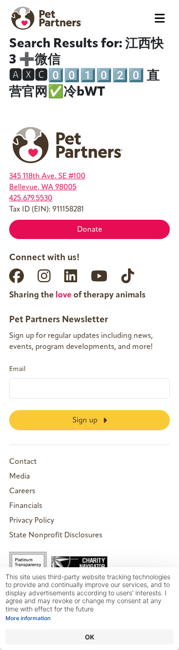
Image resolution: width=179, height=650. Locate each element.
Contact (23, 462)
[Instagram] (44, 275)
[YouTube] (99, 275)
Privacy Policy (31, 521)
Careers (22, 491)
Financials (25, 506)
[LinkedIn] (70, 275)
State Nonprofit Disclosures (55, 535)
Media (19, 476)
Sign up (86, 420)
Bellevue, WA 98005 (43, 187)
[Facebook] (16, 275)
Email (17, 369)
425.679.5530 (30, 198)
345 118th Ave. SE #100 (47, 176)
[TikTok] (127, 275)
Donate (89, 230)
